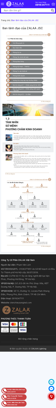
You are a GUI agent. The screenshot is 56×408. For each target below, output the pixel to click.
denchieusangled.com (21, 302)
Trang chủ (5, 20)
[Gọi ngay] (51, 396)
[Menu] (2, 4)
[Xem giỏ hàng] (53, 4)
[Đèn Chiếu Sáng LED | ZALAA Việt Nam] (15, 4)
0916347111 (42, 3)
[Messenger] (51, 388)
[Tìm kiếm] (52, 10)
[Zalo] (51, 382)
